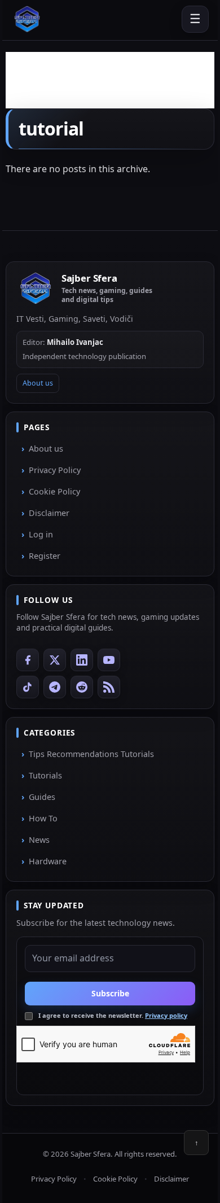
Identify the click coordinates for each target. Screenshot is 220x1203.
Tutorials (45, 775)
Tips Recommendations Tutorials (91, 754)
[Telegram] (54, 687)
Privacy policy (166, 1015)
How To (43, 818)
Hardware (48, 861)
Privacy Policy (55, 470)
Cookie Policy (54, 491)
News (39, 839)
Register (44, 555)
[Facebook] (27, 660)
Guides (42, 796)
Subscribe (110, 993)
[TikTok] (27, 687)
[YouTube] (109, 660)
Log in (41, 534)
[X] (54, 660)
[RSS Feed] (109, 687)
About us (38, 383)
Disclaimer (49, 513)
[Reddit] (82, 687)
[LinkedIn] (82, 660)
